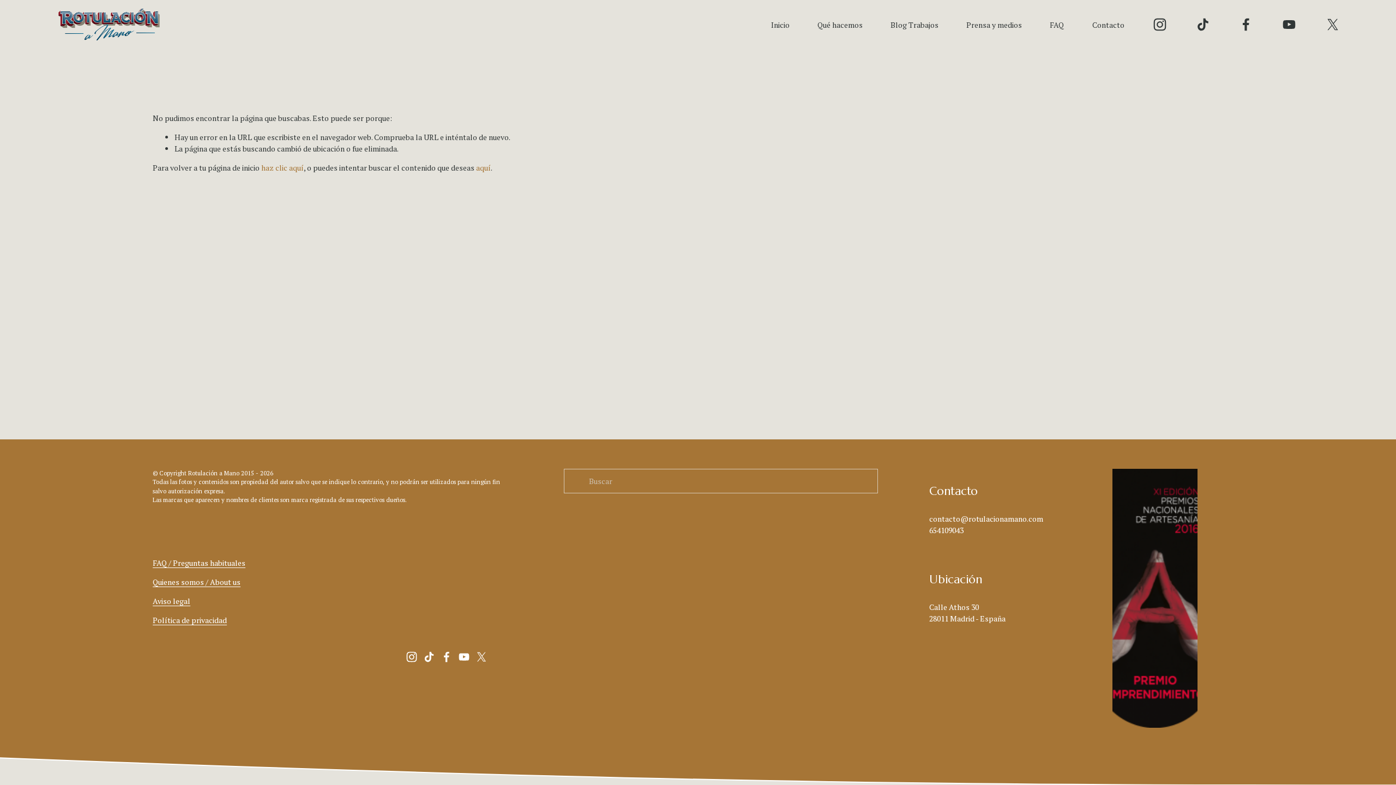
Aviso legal (171, 601)
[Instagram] (1160, 24)
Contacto (1108, 25)
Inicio (780, 25)
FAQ (1057, 25)
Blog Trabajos (914, 25)
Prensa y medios (994, 25)
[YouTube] (1289, 24)
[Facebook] (1246, 24)
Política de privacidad (190, 620)
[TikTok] (1203, 24)
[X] (1332, 24)
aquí (483, 167)
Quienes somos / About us (196, 582)
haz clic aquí (282, 167)
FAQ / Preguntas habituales (199, 563)
